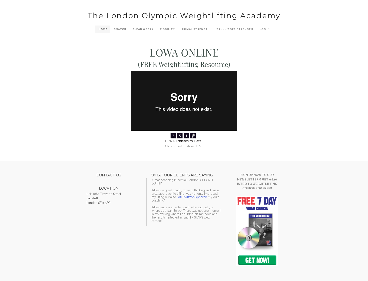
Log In (265, 29)
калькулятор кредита (192, 197)
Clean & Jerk (143, 29)
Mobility (167, 29)
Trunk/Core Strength (234, 29)
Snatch (120, 29)
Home (102, 29)
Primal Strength (195, 29)
